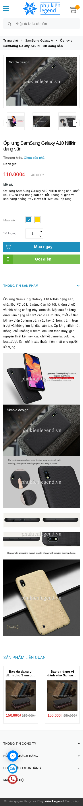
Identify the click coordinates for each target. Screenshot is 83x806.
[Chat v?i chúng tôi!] (12, 756)
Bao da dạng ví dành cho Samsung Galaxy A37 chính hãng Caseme (62, 677)
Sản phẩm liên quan (24, 657)
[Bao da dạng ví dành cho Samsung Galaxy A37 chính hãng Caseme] (62, 695)
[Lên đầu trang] (74, 783)
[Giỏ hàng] (73, 9)
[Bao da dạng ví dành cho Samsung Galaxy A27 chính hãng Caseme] (21, 695)
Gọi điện (43, 259)
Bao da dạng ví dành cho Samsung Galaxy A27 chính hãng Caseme (21, 677)
